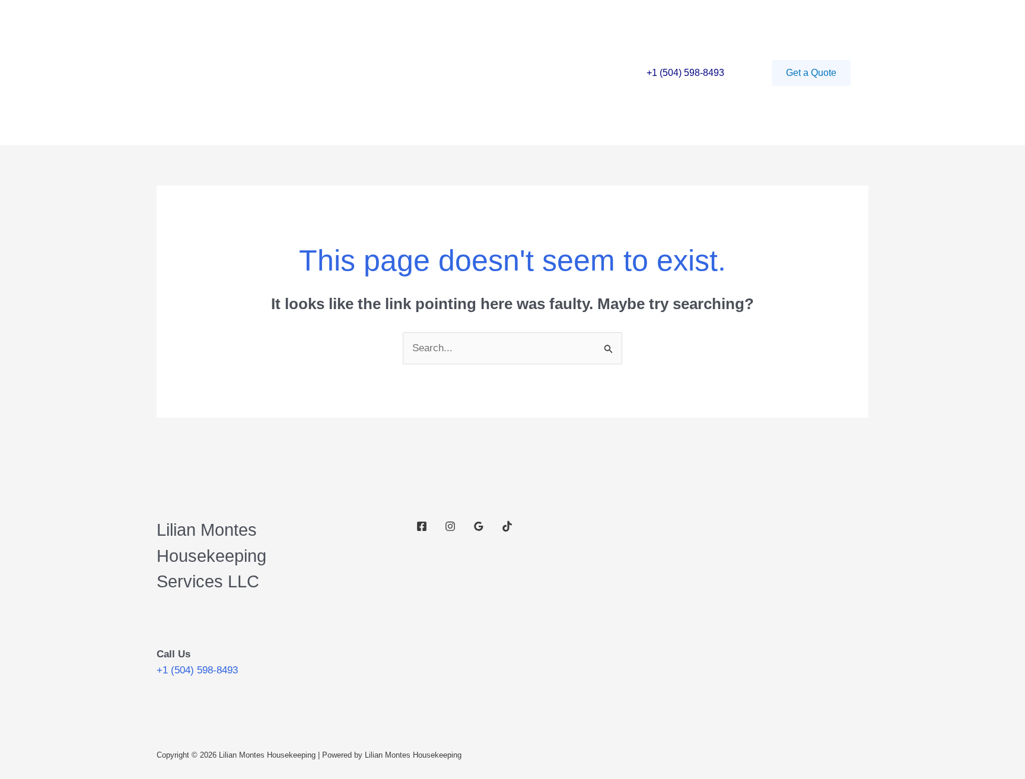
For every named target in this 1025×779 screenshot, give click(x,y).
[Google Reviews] (478, 526)
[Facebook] (421, 526)
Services (303, 72)
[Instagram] (450, 526)
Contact (360, 72)
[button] (811, 73)
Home (251, 72)
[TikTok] (507, 526)
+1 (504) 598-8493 (685, 73)
